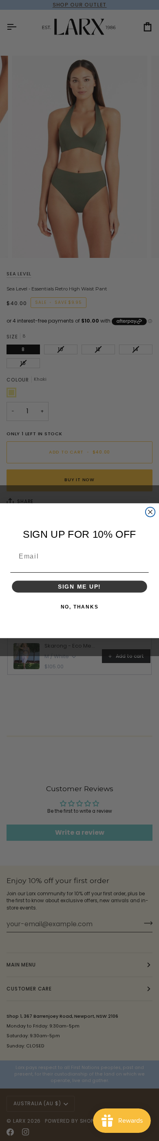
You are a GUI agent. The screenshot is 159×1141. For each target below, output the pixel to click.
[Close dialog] (150, 512)
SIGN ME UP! (79, 586)
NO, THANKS (80, 606)
